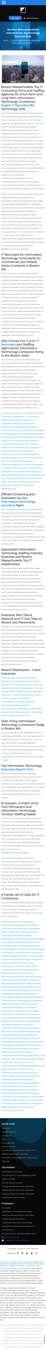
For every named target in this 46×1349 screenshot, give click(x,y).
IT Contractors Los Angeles (26, 447)
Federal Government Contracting (16, 688)
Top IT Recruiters (34, 1265)
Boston (26, 1325)
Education (29, 684)
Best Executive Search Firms (11, 1264)
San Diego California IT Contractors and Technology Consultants (23, 1069)
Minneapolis (9, 1337)
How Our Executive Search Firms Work (18, 1215)
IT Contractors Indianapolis (23, 440)
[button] (4, 2)
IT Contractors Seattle (17, 478)
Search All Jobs (8, 1179)
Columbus (25, 1328)
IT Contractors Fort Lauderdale (15, 437)
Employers (6, 1208)
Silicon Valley (9, 1346)
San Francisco (24, 1343)
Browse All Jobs (8, 1147)
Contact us (6, 753)
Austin (10, 1325)
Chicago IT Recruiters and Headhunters (26, 1262)
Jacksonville (9, 1334)
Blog (4, 1139)
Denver (40, 1328)
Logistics (14, 698)
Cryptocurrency (24, 681)
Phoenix (17, 1340)
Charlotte (33, 1325)
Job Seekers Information (12, 1172)
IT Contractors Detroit (33, 434)
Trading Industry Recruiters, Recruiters (18, 1186)
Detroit (6, 1331)
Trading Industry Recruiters (13, 1219)
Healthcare (24, 691)
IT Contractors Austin (33, 413)
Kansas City (20, 1334)
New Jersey (28, 1337)
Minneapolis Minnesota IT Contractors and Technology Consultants (21, 1021)
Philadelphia (7, 1340)
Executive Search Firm (17, 769)
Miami (38, 1334)
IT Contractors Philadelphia (19, 461)
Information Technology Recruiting (17, 1211)
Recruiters (4, 1262)
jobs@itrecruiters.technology (14, 249)
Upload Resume (32, 18)
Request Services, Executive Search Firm (19, 1234)
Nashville (19, 1337)
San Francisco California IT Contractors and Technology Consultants (20, 1076)
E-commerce (16, 684)
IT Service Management (23, 695)
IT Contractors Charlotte (20, 420)
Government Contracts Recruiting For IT (18, 1226)
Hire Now (15, 18)
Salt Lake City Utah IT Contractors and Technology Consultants (23, 1058)
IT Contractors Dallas (34, 430)
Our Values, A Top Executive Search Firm (19, 1150)
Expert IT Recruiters (15, 105)
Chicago (41, 1325)
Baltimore (18, 1325)
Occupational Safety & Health (15, 705)
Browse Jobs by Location (12, 1183)
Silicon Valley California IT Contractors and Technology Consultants (20, 1093)
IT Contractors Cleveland (24, 427)
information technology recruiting (17, 221)
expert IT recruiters (35, 123)
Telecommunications (20, 715)
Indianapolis (37, 1331)
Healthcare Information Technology (17, 1222)
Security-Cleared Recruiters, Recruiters (18, 1194)
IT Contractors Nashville (25, 454)
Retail (11, 712)
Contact (5, 818)
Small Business (23, 712)
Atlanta (4, 1325)
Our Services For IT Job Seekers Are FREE (19, 1175)
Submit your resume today (13, 1197)
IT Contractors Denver (11, 434)
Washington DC (36, 1346)
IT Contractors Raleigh (32, 464)
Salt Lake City (34, 1340)
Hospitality (36, 691)
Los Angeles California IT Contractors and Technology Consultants (20, 1010)
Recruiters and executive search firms (15, 1268)
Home (6, 40)
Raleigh (24, 1340)
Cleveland (16, 1328)
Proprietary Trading (27, 708)
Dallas (33, 1328)
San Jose (34, 1343)
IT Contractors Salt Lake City (14, 468)
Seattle (42, 1343)
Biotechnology (8, 678)
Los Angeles (30, 1334)
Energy (38, 684)
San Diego (13, 1343)
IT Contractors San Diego (26, 471)
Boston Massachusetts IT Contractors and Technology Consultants (22, 938)
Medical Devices (26, 702)
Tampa (26, 1346)
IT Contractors (8, 1230)
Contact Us (6, 1136)
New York (38, 1337)
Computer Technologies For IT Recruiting (19, 1158)
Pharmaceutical (8, 708)
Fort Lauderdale (16, 1331)
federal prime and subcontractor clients (20, 308)
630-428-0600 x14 (11, 1237)
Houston (27, 1331)
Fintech (13, 691)
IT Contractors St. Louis (25, 482)
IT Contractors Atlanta (11, 413)
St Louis (18, 1346)
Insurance (6, 695)
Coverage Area (8, 1143)
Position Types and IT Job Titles (15, 1154)
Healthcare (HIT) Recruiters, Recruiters (17, 1190)
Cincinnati (7, 1328)
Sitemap (5, 1161)
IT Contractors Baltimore (12, 416)
